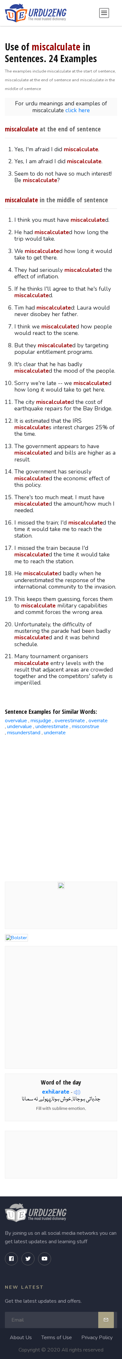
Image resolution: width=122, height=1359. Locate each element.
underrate (55, 732)
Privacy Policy (97, 1337)
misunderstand (23, 732)
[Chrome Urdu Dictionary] (61, 885)
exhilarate (55, 1092)
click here (77, 110)
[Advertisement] (61, 806)
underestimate (51, 726)
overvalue (16, 720)
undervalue (19, 726)
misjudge (41, 720)
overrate (98, 720)
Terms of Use (56, 1337)
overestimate (70, 720)
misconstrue (85, 726)
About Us (21, 1337)
